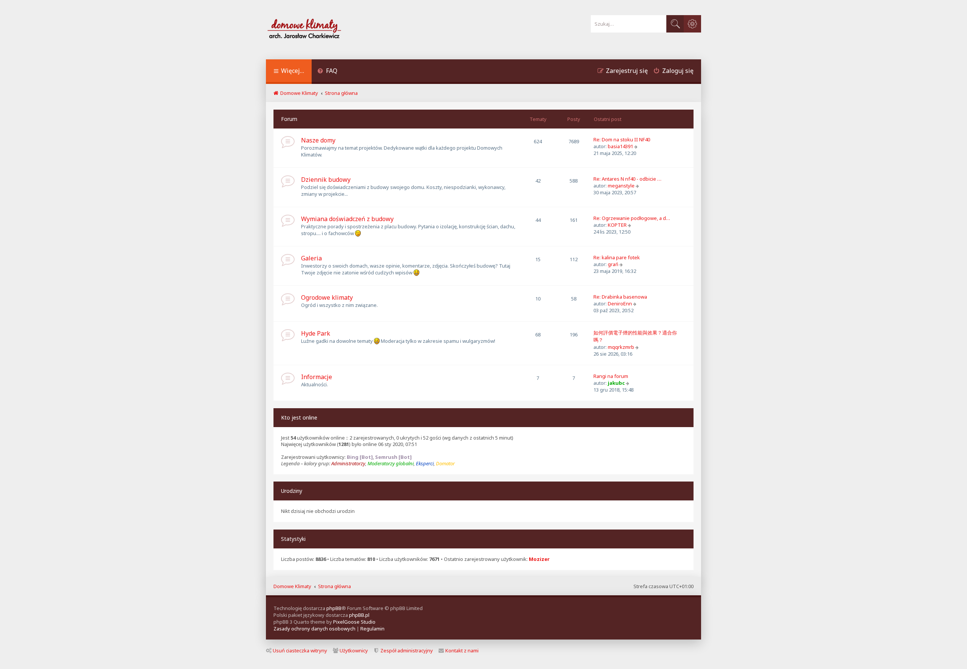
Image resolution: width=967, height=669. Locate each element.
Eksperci (425, 463)
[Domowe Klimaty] (324, 29)
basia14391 (620, 146)
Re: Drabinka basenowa (620, 296)
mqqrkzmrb (621, 347)
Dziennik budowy (326, 179)
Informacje (316, 377)
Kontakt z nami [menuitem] (462, 650)
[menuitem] (327, 71)
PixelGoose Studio (354, 621)
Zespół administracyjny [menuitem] (406, 650)
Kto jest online (299, 417)
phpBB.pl (359, 615)
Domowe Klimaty (292, 586)
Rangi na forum (610, 376)
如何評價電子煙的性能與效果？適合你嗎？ (635, 336)
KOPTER (617, 224)
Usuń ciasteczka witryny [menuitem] (300, 650)
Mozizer (539, 559)
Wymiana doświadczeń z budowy (347, 219)
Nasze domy (318, 140)
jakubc (616, 382)
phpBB (333, 608)
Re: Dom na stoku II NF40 (621, 139)
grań (613, 264)
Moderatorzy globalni (391, 463)
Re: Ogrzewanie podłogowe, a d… (631, 218)
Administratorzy (348, 463)
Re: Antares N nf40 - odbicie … (627, 178)
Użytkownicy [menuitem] (354, 650)
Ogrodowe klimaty (327, 297)
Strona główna (334, 586)
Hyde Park (315, 333)
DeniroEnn (620, 303)
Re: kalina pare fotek (616, 257)
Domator (445, 463)
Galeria (311, 258)
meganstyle (621, 185)
